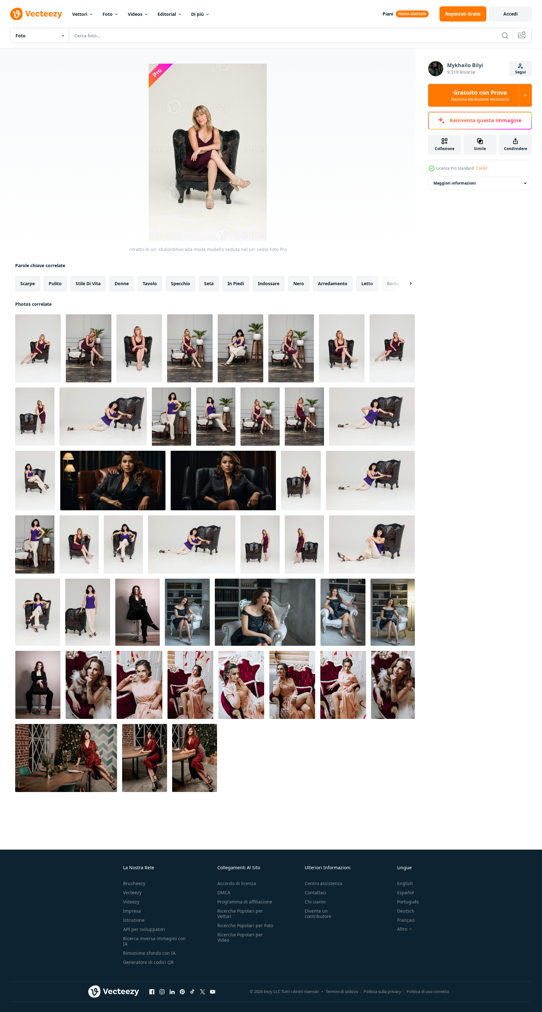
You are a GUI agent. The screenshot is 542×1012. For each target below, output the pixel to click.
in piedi (235, 283)
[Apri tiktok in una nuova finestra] (192, 991)
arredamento (332, 283)
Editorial (167, 14)
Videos (135, 14)
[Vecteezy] (36, 14)
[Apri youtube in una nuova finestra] (212, 991)
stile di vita (88, 283)
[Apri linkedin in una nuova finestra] (172, 991)
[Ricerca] (505, 35)
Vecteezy (132, 892)
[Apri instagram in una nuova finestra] (162, 991)
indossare (268, 283)
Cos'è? (481, 168)
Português (408, 902)
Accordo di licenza (236, 883)
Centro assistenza (323, 883)
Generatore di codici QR (148, 962)
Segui (520, 72)
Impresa (132, 911)
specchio (180, 283)
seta (209, 283)
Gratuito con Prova (480, 95)
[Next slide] (405, 283)
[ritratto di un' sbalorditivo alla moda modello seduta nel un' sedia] (38, 348)
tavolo (150, 283)
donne (122, 283)
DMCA (223, 892)
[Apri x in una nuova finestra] (202, 991)
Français (406, 920)
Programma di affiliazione (244, 902)
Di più (197, 14)
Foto (108, 14)
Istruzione (134, 920)
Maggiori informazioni (454, 183)
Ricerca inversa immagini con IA (154, 941)
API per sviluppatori (144, 929)
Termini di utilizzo (342, 991)
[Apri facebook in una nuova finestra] (151, 991)
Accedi (510, 14)
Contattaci (315, 892)
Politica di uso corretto (428, 991)
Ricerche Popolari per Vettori (240, 913)
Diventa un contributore (318, 913)
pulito (55, 283)
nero (298, 283)
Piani (388, 14)
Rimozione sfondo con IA (149, 953)
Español (405, 892)
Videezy (131, 902)
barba (393, 283)
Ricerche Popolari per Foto (245, 925)
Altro (402, 929)
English (405, 883)
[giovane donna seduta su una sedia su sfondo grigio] (137, 612)
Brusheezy (134, 883)
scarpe (27, 283)
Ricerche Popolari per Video (240, 937)
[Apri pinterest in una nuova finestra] (182, 991)
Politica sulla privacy (382, 991)
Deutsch (405, 911)
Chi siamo (315, 902)
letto (367, 283)
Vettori (79, 14)
